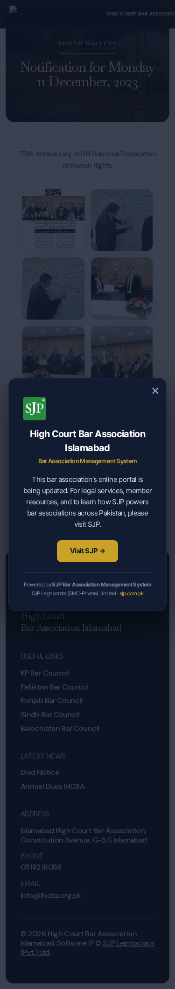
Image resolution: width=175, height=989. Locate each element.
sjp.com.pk (131, 593)
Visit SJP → (87, 550)
